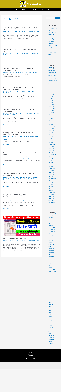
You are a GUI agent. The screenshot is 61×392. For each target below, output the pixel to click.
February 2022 (51, 192)
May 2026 (50, 100)
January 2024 (51, 146)
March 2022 (50, 190)
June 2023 (50, 160)
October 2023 (51, 152)
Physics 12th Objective (8, 158)
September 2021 (51, 202)
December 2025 (51, 106)
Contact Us (30, 354)
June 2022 (50, 184)
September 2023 (52, 154)
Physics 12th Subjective (18, 158)
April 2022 (50, 188)
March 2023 (51, 166)
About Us (30, 352)
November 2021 (51, 198)
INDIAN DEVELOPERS (40, 363)
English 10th (51, 248)
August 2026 (51, 94)
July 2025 (50, 116)
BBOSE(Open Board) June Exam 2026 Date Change (52, 39)
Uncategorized (51, 343)
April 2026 (50, 102)
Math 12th (36, 53)
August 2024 (51, 134)
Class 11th (50, 246)
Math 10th (50, 294)
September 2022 (52, 178)
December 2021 (51, 196)
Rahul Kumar (51, 78)
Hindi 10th (50, 279)
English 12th (51, 250)
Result (4, 33)
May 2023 (50, 162)
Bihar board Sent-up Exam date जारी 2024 (18, 239)
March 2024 (51, 142)
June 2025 (50, 118)
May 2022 (50, 186)
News (4, 92)
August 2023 (51, 156)
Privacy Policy (30, 357)
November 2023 (51, 150)
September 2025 (52, 112)
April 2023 (50, 164)
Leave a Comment (7, 31)
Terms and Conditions (30, 358)
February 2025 (51, 126)
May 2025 (50, 120)
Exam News (25, 31)
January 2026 (51, 104)
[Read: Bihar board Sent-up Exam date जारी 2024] (21, 225)
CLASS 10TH (35, 9)
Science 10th (51, 337)
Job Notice (31, 31)
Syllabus (35, 137)
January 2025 (51, 128)
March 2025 (50, 124)
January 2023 (51, 170)
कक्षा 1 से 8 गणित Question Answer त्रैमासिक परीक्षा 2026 (52, 52)
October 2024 (51, 132)
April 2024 (50, 140)
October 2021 (51, 200)
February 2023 (51, 168)
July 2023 (50, 158)
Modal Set (50, 304)
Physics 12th (11, 178)
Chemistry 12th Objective (28, 136)
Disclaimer (30, 355)
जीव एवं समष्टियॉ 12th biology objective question (52, 69)
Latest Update (36, 31)
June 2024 (50, 138)
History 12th (51, 288)
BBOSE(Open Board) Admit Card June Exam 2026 (52, 34)
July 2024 (50, 136)
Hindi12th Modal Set (52, 283)
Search (47, 15)
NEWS (43, 9)
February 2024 (51, 144)
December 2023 (51, 148)
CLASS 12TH (25, 9)
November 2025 (51, 108)
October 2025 (51, 110)
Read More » (6, 41)
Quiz (49, 331)
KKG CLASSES (34, 4)
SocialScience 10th (52, 339)
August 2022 (51, 180)
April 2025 (50, 122)
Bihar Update (14, 31)
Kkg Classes (51, 72)
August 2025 (51, 114)
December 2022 (51, 172)
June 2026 (50, 98)
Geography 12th (51, 277)
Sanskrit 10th (51, 335)
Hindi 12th (50, 281)
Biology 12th (20, 31)
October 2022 (51, 176)
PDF (7, 178)
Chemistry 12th (51, 229)
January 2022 (51, 194)
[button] (48, 9)
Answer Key (14, 53)
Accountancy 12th (52, 213)
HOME (17, 9)
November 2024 (51, 130)
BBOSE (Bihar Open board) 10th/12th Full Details (52, 28)
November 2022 (51, 174)
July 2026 (50, 96)
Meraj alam (50, 67)
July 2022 (50, 182)
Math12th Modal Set (52, 298)
